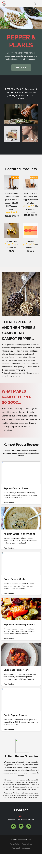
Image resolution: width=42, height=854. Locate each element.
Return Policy (15, 844)
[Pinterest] (28, 826)
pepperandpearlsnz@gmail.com (21, 819)
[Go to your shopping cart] (35, 3)
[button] (4, 3)
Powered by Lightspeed (21, 848)
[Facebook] (13, 826)
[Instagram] (21, 826)
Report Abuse (27, 844)
